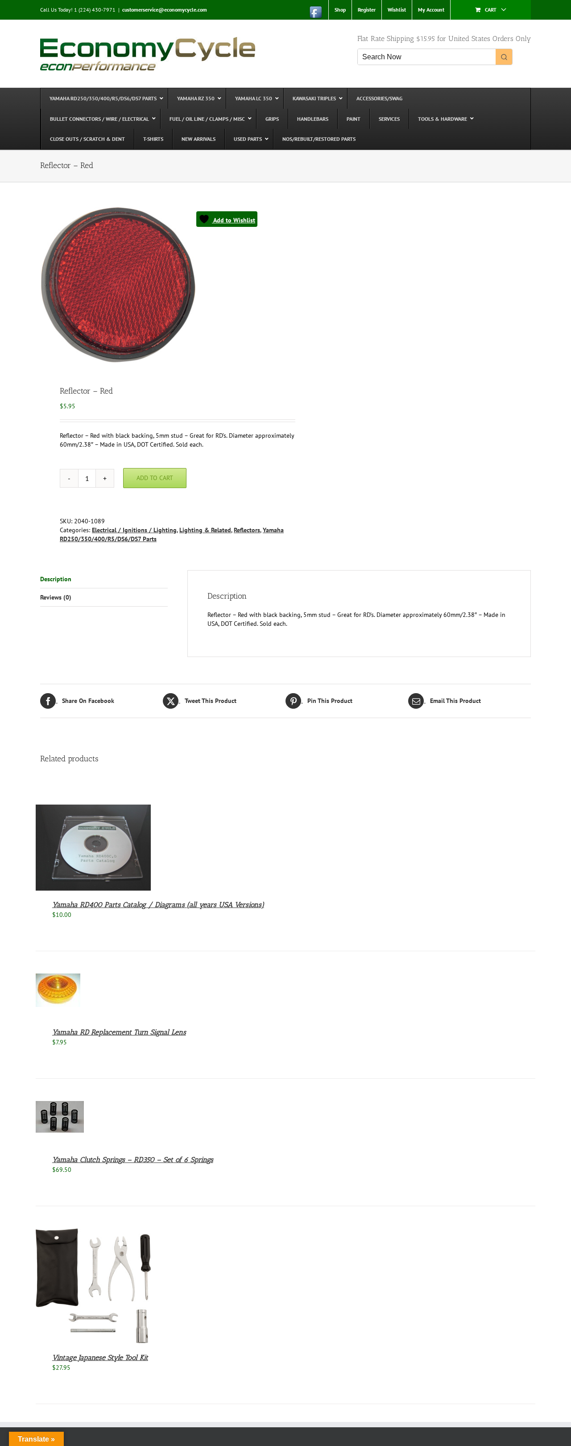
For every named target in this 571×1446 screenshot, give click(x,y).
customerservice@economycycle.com (164, 9)
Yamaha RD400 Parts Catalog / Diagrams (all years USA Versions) (158, 904)
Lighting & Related (205, 530)
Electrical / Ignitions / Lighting (134, 530)
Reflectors (247, 530)
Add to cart (155, 478)
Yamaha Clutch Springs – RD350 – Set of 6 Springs (132, 1159)
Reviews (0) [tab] (55, 597)
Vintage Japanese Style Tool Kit (100, 1357)
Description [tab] (55, 579)
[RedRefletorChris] (158, 285)
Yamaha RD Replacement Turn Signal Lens (119, 1032)
